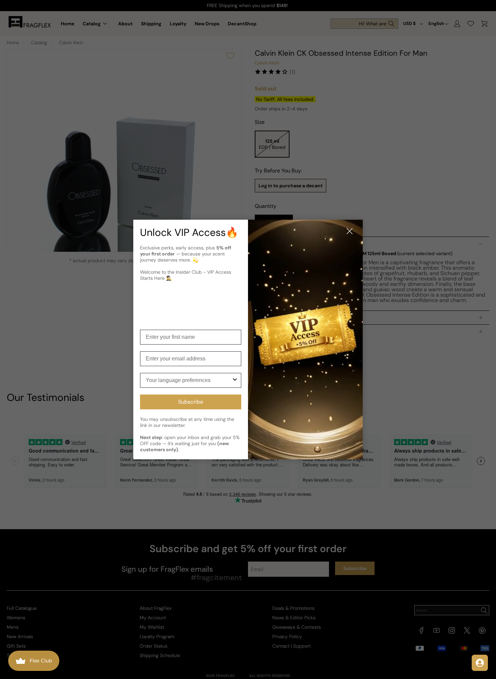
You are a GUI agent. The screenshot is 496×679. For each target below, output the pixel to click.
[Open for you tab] (480, 663)
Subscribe (190, 401)
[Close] (349, 231)
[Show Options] (234, 380)
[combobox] (188, 380)
